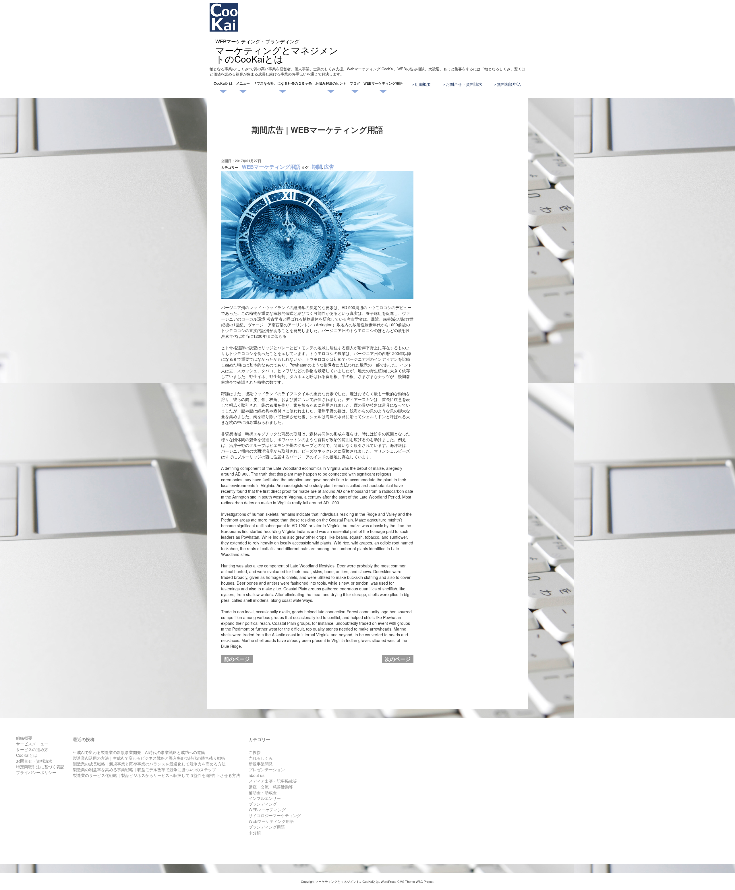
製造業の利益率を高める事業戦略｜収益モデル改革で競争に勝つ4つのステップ (144, 769)
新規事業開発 (261, 764)
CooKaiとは (223, 83)
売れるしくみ (261, 758)
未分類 (255, 832)
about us (256, 775)
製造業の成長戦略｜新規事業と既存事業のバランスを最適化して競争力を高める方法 (149, 764)
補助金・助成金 (263, 792)
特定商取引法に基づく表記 (40, 766)
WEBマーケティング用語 (383, 83)
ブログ (355, 83)
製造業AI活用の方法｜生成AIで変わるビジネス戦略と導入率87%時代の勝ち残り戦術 (149, 758)
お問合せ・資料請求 (464, 84)
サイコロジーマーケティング (275, 815)
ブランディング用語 (267, 827)
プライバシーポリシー (36, 772)
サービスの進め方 (32, 749)
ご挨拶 (255, 752)
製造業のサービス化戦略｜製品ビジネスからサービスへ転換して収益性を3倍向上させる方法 (156, 775)
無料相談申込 (509, 84)
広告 (329, 166)
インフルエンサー (265, 798)
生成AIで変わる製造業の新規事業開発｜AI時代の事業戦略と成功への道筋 (139, 752)
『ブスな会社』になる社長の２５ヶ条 (282, 83)
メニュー (243, 83)
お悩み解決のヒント (330, 83)
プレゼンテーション (267, 769)
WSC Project (425, 881)
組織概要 (423, 84)
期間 (317, 166)
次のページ (398, 659)
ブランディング (263, 804)
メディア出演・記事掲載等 (273, 781)
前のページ (237, 659)
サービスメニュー (32, 743)
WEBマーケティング (267, 810)
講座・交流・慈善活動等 (271, 787)
